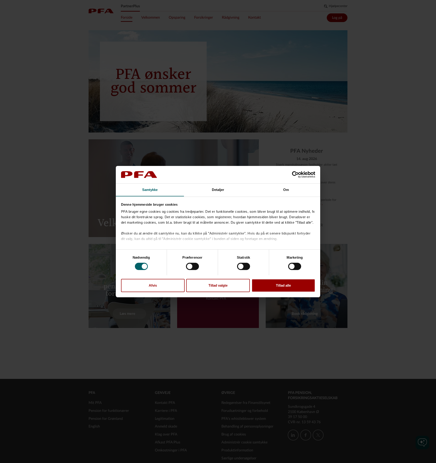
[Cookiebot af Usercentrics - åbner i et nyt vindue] (295, 174)
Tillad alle (283, 285)
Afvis (153, 285)
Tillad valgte (218, 285)
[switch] (192, 266)
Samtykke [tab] (150, 189)
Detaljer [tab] (218, 189)
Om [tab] (286, 189)
